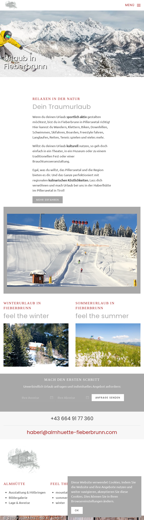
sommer (62, 497)
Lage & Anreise (19, 502)
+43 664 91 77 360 (72, 418)
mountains (63, 492)
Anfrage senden (107, 397)
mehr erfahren (47, 200)
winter (60, 502)
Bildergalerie (18, 497)
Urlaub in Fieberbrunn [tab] (66, 74)
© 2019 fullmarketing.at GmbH (33, 518)
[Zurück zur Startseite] (11, 5)
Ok (77, 510)
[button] (132, 5)
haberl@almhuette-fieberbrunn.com (72, 432)
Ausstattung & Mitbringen (27, 492)
